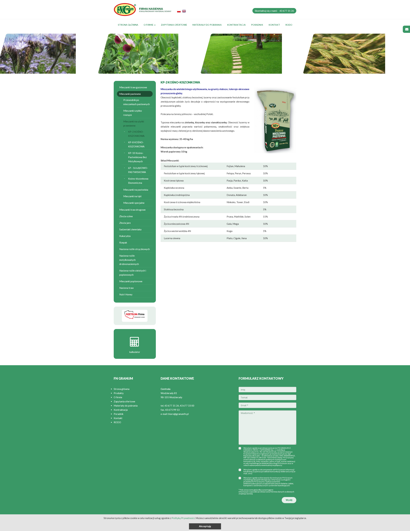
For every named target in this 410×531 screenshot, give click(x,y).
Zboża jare (125, 222)
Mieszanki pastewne (130, 93)
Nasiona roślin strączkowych (134, 249)
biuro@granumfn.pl (178, 413)
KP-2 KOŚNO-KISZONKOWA (136, 133)
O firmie (149, 24)
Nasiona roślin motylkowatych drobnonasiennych (129, 259)
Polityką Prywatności (183, 518)
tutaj (251, 493)
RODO (288, 24)
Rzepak (123, 242)
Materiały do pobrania (207, 24)
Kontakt (274, 24)
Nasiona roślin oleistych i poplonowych (132, 272)
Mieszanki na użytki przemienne (133, 123)
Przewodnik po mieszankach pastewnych (136, 102)
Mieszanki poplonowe (130, 281)
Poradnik (257, 24)
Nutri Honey (125, 294)
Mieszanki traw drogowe (132, 209)
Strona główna (128, 24)
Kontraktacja (236, 24)
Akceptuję (205, 526)
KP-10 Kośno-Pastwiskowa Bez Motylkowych (137, 157)
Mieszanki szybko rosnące (132, 112)
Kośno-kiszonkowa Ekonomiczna (138, 180)
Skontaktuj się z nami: (274, 10)
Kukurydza (125, 236)
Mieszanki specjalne (133, 202)
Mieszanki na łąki (132, 196)
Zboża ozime (126, 216)
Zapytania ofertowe (174, 24)
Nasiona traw (126, 287)
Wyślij (289, 500)
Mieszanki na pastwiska (135, 189)
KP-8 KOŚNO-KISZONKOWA (136, 144)
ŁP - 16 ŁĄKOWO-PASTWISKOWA (138, 169)
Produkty (119, 393)
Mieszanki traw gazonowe (133, 87)
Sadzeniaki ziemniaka (130, 229)
